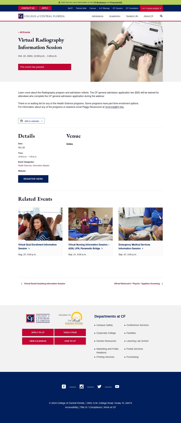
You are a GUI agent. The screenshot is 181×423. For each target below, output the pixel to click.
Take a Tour (70, 332)
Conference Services (138, 325)
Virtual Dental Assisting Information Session (44, 283)
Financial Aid (116, 2)
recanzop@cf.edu (114, 106)
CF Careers (118, 8)
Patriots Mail (81, 8)
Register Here (33, 178)
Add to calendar (32, 121)
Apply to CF (37, 332)
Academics (114, 16)
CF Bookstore (100, 2)
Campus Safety (104, 325)
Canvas (93, 8)
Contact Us (27, 8)
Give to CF (70, 341)
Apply (45, 8)
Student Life (132, 16)
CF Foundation (132, 8)
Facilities (131, 333)
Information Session (41, 165)
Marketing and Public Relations (107, 351)
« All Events (24, 32)
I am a (150, 8)
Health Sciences (25, 165)
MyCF (70, 8)
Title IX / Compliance (91, 407)
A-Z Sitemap (104, 8)
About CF (148, 16)
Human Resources (106, 341)
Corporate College (106, 333)
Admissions (97, 16)
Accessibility (71, 407)
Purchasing (132, 357)
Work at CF (110, 407)
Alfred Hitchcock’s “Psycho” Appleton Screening (137, 283)
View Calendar (37, 341)
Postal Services (135, 349)
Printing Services (105, 357)
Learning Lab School (137, 341)
